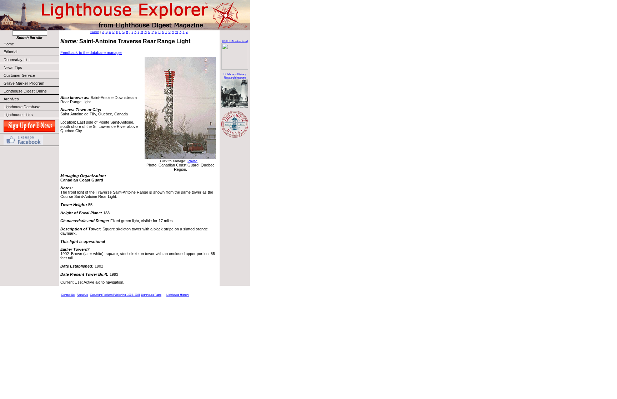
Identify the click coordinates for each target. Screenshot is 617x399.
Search (94, 32)
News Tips (13, 67)
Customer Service (19, 75)
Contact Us (68, 294)
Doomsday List (17, 60)
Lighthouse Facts (151, 294)
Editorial (10, 52)
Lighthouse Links (18, 115)
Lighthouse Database (22, 107)
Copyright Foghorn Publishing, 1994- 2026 (115, 294)
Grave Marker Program (24, 83)
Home (9, 44)
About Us (82, 294)
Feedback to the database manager (91, 52)
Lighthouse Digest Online (25, 91)
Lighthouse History (177, 294)
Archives (11, 99)
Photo (192, 161)
